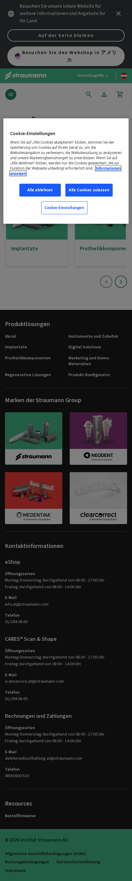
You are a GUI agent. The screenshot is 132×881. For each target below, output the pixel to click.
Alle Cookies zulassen (89, 190)
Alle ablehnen (40, 190)
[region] (66, 171)
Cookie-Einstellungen (64, 208)
